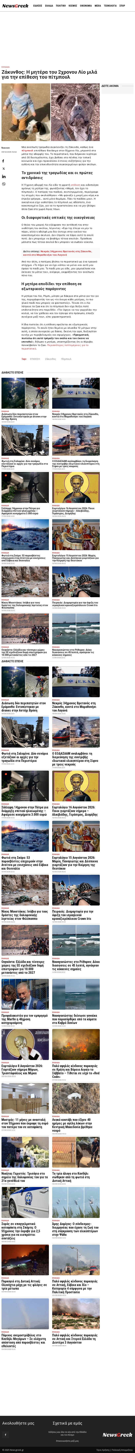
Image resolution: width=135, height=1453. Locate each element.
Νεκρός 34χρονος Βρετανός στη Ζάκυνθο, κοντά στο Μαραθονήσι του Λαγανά (75, 415)
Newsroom (5, 147)
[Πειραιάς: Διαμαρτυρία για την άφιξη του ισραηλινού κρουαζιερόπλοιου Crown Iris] (76, 581)
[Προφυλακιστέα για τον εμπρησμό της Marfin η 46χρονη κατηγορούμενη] (25, 994)
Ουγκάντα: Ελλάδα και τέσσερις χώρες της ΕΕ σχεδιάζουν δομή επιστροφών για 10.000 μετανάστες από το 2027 (24, 652)
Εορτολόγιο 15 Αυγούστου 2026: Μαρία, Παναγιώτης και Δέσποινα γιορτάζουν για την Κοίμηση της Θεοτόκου (75, 558)
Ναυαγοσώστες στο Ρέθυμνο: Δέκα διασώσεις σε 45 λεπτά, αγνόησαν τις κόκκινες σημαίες (73, 652)
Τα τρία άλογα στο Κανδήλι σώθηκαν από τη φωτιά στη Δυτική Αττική (71, 1177)
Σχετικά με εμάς (67, 1423)
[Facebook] (5, 1435)
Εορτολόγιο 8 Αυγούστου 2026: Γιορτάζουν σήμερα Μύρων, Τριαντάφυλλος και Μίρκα (22, 1069)
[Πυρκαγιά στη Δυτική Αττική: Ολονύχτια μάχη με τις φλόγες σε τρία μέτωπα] (25, 1260)
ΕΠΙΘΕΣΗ (35, 358)
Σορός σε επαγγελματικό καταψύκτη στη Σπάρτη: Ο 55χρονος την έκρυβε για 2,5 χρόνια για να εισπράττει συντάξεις (20, 1231)
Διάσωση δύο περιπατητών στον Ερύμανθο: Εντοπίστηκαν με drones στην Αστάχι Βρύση (23, 417)
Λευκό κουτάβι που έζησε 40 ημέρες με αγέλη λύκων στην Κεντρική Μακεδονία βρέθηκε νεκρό (72, 1125)
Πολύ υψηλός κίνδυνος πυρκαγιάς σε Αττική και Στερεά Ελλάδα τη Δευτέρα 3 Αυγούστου (75, 1338)
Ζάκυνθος (50, 358)
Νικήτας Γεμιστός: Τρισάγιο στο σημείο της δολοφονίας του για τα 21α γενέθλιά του (24, 1177)
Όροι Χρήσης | (104, 1449)
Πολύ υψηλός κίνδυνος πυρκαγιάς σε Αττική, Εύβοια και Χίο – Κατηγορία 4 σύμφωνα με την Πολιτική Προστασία (75, 1286)
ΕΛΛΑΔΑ (6, 67)
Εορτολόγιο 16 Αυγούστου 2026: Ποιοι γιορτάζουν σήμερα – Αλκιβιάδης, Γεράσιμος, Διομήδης (73, 511)
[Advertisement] (67, 36)
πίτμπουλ (27, 150)
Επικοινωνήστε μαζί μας (67, 1441)
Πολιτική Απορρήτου (122, 1449)
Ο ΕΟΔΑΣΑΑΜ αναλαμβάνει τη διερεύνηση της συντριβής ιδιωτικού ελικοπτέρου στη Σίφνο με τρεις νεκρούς (75, 464)
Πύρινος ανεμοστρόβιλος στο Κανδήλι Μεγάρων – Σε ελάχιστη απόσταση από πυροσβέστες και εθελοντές (23, 1340)
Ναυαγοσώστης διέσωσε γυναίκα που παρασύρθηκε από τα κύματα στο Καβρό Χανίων (74, 1019)
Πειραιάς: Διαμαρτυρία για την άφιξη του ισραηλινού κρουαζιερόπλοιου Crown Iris (75, 603)
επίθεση (76, 184)
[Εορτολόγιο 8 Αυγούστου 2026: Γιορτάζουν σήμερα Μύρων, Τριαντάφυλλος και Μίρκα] (25, 1044)
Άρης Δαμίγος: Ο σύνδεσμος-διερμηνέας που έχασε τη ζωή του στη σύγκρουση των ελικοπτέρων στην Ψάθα (75, 1229)
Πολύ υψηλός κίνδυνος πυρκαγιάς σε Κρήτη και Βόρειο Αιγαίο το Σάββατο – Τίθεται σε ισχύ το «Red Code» (75, 1071)
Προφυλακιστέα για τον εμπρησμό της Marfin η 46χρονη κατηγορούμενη (24, 1019)
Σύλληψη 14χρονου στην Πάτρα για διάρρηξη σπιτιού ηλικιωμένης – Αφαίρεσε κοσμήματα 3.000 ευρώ (20, 511)
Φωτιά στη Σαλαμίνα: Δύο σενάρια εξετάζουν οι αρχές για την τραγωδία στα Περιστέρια (24, 464)
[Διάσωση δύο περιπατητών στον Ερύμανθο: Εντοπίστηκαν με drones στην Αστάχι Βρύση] (25, 393)
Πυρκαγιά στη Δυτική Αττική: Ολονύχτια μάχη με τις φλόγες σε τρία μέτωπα (24, 1284)
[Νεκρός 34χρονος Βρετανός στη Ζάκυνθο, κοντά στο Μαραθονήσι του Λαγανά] (76, 393)
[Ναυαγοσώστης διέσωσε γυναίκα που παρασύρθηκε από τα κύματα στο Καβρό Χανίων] (76, 994)
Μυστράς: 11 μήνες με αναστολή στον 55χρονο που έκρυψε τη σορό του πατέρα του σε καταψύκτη (24, 1123)
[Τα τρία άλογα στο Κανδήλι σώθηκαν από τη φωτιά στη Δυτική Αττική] (76, 1152)
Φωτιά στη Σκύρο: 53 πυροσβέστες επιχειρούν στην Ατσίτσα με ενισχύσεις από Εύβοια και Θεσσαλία (23, 558)
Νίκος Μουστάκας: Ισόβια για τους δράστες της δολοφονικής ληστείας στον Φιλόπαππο (24, 605)
